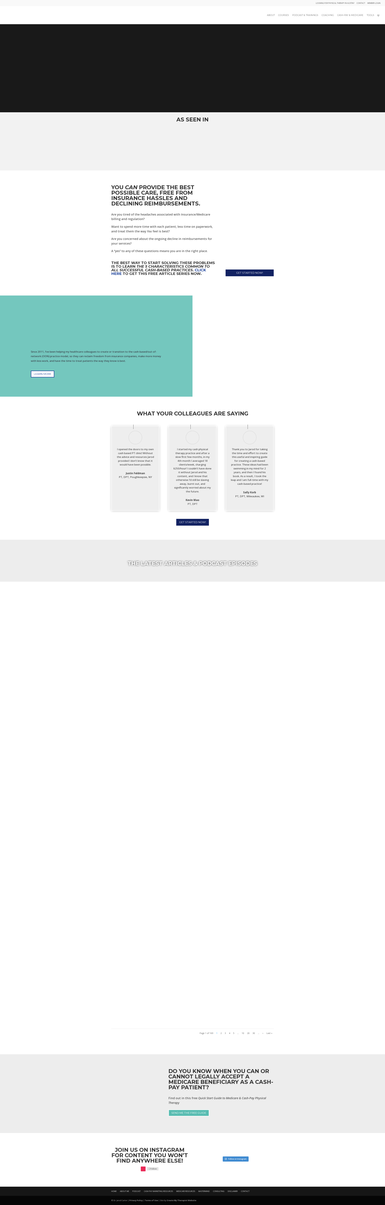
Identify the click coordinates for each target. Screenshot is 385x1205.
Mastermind (204, 1191)
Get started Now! (249, 272)
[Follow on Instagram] (143, 1169)
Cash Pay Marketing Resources (158, 1191)
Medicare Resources (185, 1191)
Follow (153, 1168)
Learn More (42, 373)
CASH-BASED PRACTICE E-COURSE (142, 78)
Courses (283, 15)
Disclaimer (233, 1191)
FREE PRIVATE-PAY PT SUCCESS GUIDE (145, 89)
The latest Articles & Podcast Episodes (192, 563)
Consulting (218, 1191)
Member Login (373, 3)
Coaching (328, 15)
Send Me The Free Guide (188, 1112)
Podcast (136, 1191)
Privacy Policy (136, 1200)
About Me (124, 1191)
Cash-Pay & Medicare (350, 15)
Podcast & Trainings (305, 15)
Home (114, 1191)
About (271, 15)
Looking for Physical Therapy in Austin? (335, 3)
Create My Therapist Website (181, 1200)
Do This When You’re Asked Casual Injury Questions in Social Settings (180, 1053)
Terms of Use (151, 1200)
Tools (370, 15)
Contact (361, 3)
